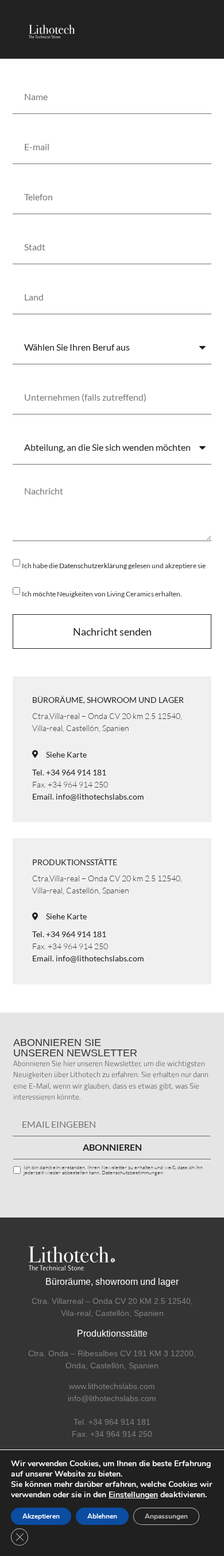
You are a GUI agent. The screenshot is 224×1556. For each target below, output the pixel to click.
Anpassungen (166, 1516)
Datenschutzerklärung (93, 565)
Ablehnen (102, 1516)
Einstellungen (133, 1495)
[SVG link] (50, 29)
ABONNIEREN (112, 1147)
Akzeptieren (41, 1516)
